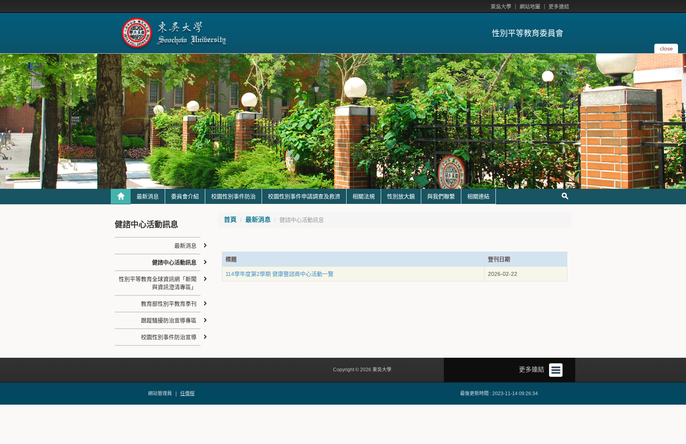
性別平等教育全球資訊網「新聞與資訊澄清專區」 (158, 283)
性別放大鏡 (401, 196)
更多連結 (559, 6)
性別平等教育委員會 (527, 33)
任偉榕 (187, 393)
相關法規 (364, 196)
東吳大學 (501, 6)
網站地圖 (530, 6)
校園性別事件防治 (233, 196)
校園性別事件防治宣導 (169, 337)
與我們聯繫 (441, 196)
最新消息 (148, 196)
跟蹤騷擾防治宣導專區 (169, 320)
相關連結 (478, 196)
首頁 (230, 219)
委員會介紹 (185, 196)
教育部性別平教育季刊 (169, 304)
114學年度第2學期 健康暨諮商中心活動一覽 (279, 274)
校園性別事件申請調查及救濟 (304, 196)
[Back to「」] (121, 196)
